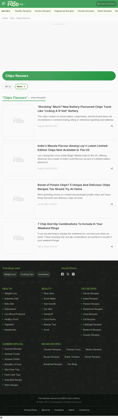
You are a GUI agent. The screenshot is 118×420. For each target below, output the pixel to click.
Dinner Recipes (91, 293)
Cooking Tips (27, 274)
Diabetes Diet (11, 298)
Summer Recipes (13, 349)
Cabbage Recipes (92, 324)
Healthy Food (11, 319)
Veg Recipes (88, 288)
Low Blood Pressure (15, 314)
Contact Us (84, 410)
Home (5, 18)
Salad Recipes (90, 298)
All (7, 86)
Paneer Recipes (91, 303)
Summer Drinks (12, 359)
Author (72, 410)
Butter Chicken (72, 356)
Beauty (47, 288)
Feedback (59, 410)
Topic (12, 18)
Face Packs (50, 319)
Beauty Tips (50, 324)
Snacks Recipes (43, 11)
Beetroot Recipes (92, 329)
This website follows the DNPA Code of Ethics (59, 398)
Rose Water (50, 298)
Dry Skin (48, 309)
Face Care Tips (12, 374)
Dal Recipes (89, 319)
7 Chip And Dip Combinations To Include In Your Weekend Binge (70, 226)
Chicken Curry (73, 349)
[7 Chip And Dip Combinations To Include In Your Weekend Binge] (18, 238)
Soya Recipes (90, 314)
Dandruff (48, 314)
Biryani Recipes (51, 356)
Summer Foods (12, 354)
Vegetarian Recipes (64, 11)
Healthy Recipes (23, 11)
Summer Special (13, 344)
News (21, 86)
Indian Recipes (51, 344)
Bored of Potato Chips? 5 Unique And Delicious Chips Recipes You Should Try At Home (74, 187)
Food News (43, 274)
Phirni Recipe (11, 385)
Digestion (9, 324)
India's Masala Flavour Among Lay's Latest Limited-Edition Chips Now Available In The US (73, 148)
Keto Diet (9, 303)
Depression (10, 309)
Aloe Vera (49, 293)
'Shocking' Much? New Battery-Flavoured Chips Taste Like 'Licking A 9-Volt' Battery (74, 108)
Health (7, 288)
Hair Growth (50, 303)
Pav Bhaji (72, 364)
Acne (46, 329)
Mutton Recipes (94, 349)
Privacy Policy (30, 410)
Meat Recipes (105, 11)
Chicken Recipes (86, 11)
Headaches (10, 329)
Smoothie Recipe (13, 379)
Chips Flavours (23, 18)
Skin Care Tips (12, 369)
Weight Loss (10, 274)
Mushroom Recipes (93, 309)
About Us (46, 410)
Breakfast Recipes (53, 364)
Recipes (6, 11)
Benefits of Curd (13, 364)
